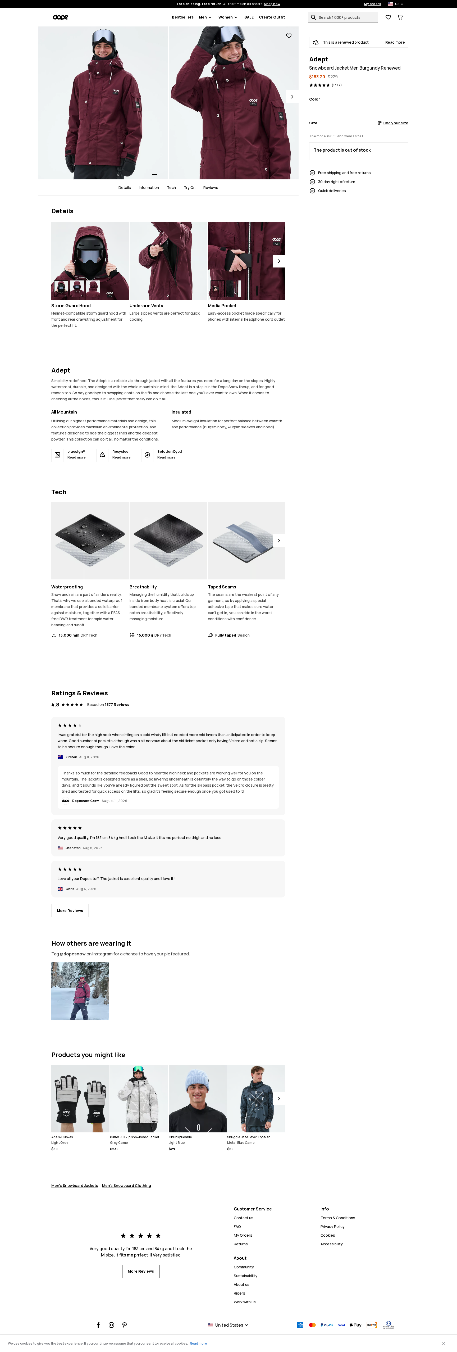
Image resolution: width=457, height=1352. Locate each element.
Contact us (243, 1217)
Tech (171, 187)
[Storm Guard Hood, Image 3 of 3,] (93, 288)
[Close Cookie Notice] (443, 1343)
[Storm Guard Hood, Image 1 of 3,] (61, 288)
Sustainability (245, 1275)
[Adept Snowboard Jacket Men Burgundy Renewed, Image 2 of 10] (234, 102)
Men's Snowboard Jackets (74, 1185)
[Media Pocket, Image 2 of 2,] (233, 288)
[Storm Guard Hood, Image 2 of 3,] (77, 288)
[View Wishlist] (388, 17)
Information (149, 187)
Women (225, 17)
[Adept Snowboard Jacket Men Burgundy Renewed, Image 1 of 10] (103, 102)
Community (244, 1266)
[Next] (292, 96)
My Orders (243, 1235)
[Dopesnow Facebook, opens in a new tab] (98, 1325)
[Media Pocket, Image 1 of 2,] (218, 288)
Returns (241, 1243)
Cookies (328, 1235)
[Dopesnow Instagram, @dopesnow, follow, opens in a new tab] (111, 1325)
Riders (239, 1293)
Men (203, 17)
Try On (189, 187)
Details (124, 187)
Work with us (245, 1301)
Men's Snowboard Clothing (126, 1185)
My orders (372, 4)
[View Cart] (400, 17)
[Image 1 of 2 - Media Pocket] (246, 261)
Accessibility (332, 1243)
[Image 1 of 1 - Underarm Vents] (168, 261)
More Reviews (70, 910)
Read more (395, 42)
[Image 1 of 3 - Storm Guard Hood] (90, 261)
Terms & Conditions (338, 1217)
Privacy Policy (333, 1226)
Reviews (210, 187)
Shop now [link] (272, 4)
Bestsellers (183, 17)
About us (241, 1284)
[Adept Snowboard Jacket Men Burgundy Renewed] (80, 991)
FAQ (237, 1226)
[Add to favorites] (289, 35)
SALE (249, 17)
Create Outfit (272, 17)
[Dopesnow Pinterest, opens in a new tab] (124, 1325)
